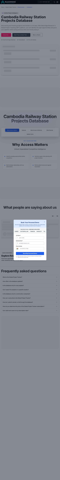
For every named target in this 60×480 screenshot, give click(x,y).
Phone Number (19, 246)
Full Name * (18, 235)
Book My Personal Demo (30, 253)
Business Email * (19, 240)
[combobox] (17, 248)
